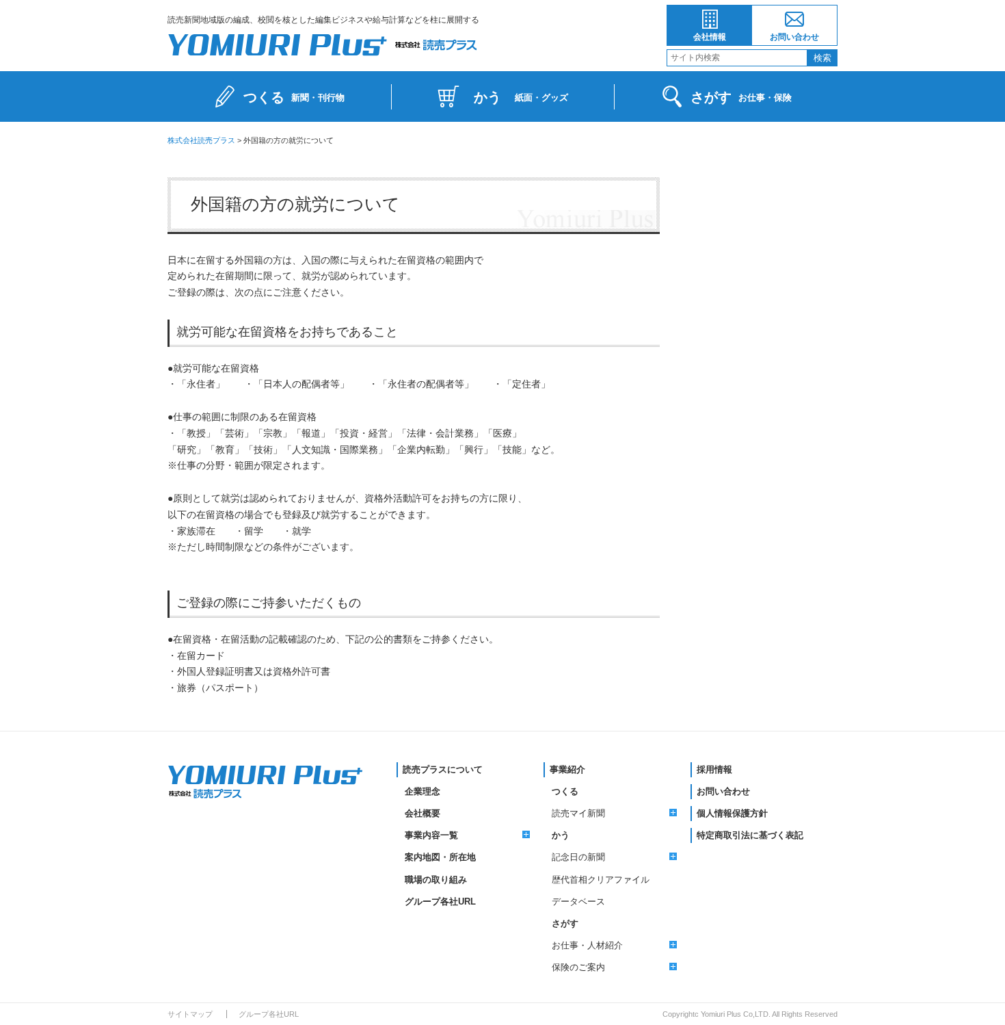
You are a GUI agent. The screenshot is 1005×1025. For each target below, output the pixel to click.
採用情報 (714, 769)
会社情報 (709, 37)
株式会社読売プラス (201, 140)
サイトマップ (190, 1014)
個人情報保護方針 (732, 813)
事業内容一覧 (431, 835)
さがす (565, 923)
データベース (578, 901)
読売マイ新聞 (578, 813)
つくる (565, 791)
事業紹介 (567, 769)
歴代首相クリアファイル (600, 879)
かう (561, 835)
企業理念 (422, 791)
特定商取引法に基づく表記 (750, 835)
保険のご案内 (578, 967)
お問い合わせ (794, 37)
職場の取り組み (436, 879)
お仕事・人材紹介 (587, 945)
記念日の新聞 (578, 857)
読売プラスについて (443, 769)
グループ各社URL (440, 901)
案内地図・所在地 (440, 857)
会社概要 (422, 813)
